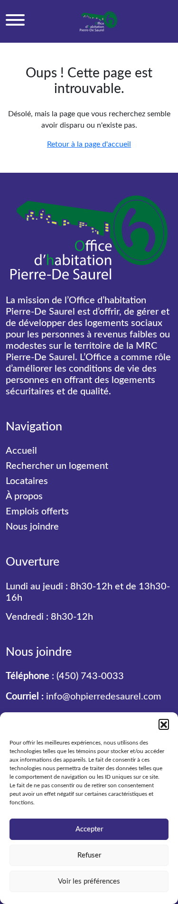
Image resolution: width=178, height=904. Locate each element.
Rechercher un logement (57, 466)
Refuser (89, 855)
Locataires (27, 481)
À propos (24, 496)
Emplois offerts (37, 511)
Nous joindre (32, 526)
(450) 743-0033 (90, 676)
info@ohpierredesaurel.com (103, 696)
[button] (164, 724)
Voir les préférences (89, 881)
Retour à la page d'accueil (89, 144)
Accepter (89, 829)
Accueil (21, 451)
